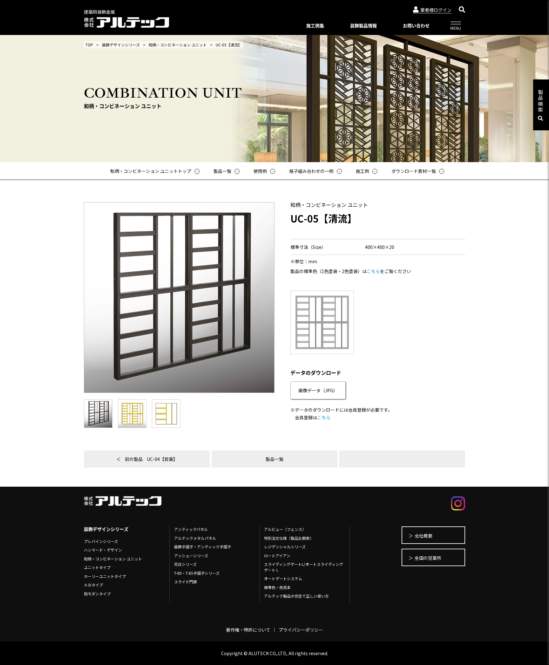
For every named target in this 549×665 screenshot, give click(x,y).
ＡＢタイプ (93, 584)
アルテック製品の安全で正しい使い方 (296, 596)
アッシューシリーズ (191, 555)
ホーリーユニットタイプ (105, 576)
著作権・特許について (248, 630)
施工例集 (315, 25)
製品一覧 (274, 459)
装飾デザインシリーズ (121, 44)
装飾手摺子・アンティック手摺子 (202, 546)
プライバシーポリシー (301, 630)
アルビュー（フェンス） (285, 529)
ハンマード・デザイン (103, 549)
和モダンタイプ (97, 593)
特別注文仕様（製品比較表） (289, 538)
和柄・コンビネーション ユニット (178, 44)
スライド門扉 (185, 581)
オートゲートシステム (283, 578)
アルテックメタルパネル (195, 538)
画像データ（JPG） (318, 390)
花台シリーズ (185, 564)
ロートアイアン (277, 555)
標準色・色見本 (277, 587)
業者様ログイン (435, 10)
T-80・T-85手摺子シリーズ (197, 573)
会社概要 (423, 535)
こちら (373, 271)
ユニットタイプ (97, 567)
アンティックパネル (191, 529)
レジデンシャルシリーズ (285, 546)
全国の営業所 (428, 558)
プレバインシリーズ (101, 541)
